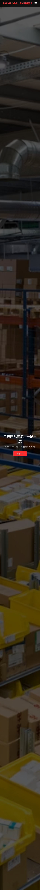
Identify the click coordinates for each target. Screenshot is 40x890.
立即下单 (20, 454)
